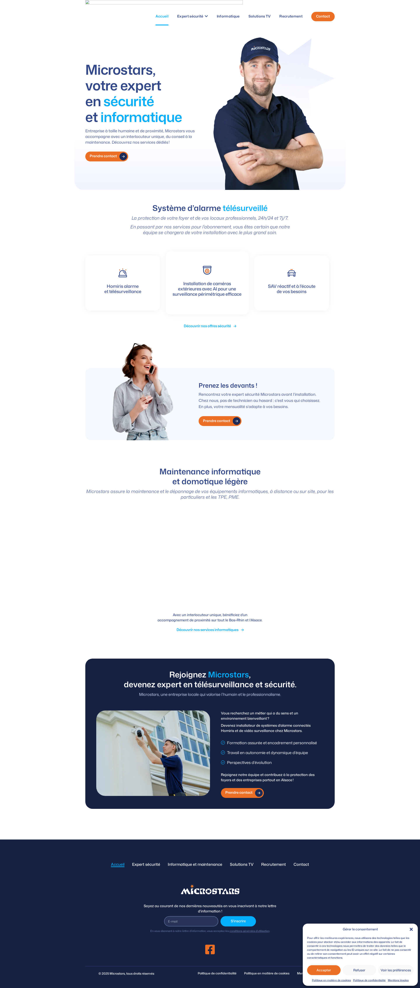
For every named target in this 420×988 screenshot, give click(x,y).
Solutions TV (242, 864)
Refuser (359, 970)
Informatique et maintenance (195, 864)
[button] (411, 929)
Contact (301, 864)
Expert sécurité (146, 864)
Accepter (324, 970)
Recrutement (273, 864)
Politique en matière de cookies (331, 980)
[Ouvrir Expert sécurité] (206, 16)
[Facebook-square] (210, 949)
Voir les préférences (396, 970)
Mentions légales (398, 980)
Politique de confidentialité (369, 980)
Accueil (117, 864)
